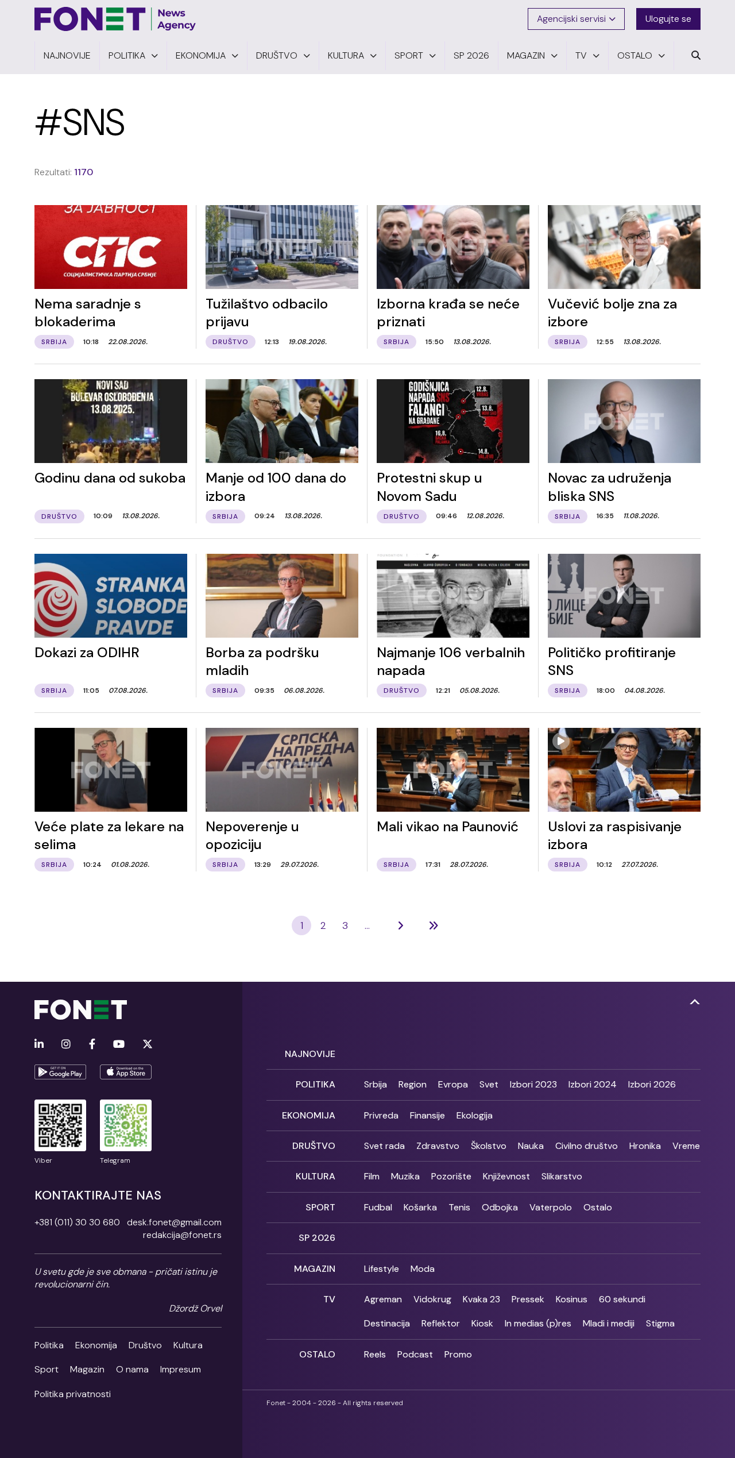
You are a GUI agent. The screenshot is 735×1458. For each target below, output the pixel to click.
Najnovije (310, 1054)
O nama (132, 1369)
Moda (423, 1269)
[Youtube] (119, 1044)
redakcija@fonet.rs (182, 1235)
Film (372, 1176)
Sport (46, 1369)
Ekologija (475, 1115)
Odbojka (500, 1207)
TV (329, 1299)
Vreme (686, 1146)
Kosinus (571, 1299)
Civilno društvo (586, 1146)
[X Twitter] (147, 1044)
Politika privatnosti (72, 1394)
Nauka (531, 1146)
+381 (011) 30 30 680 (77, 1222)
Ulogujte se (668, 19)
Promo (458, 1354)
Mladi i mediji (609, 1323)
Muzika (405, 1176)
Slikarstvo (561, 1176)
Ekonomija (96, 1345)
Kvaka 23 (481, 1299)
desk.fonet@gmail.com (174, 1222)
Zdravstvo (437, 1146)
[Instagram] (66, 1044)
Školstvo (488, 1146)
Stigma (660, 1323)
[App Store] (126, 1071)
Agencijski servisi (571, 19)
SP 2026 (317, 1238)
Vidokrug (432, 1299)
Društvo (145, 1345)
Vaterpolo (550, 1207)
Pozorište (451, 1176)
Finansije (427, 1115)
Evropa (453, 1084)
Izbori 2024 (592, 1084)
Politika (49, 1345)
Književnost (506, 1176)
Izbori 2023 (533, 1084)
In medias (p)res (538, 1323)
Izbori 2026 (652, 1084)
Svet (488, 1084)
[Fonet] (115, 19)
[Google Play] (60, 1071)
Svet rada (384, 1146)
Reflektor (440, 1323)
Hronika (645, 1146)
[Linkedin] (39, 1044)
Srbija (375, 1084)
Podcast (415, 1354)
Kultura (188, 1345)
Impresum (180, 1369)
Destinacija (387, 1323)
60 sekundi (622, 1299)
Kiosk (482, 1323)
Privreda (381, 1115)
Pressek (528, 1299)
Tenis (459, 1207)
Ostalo (597, 1207)
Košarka (420, 1207)
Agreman (383, 1299)
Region (413, 1084)
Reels (375, 1354)
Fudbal (378, 1207)
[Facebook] (92, 1044)
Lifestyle (381, 1269)
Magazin (87, 1369)
